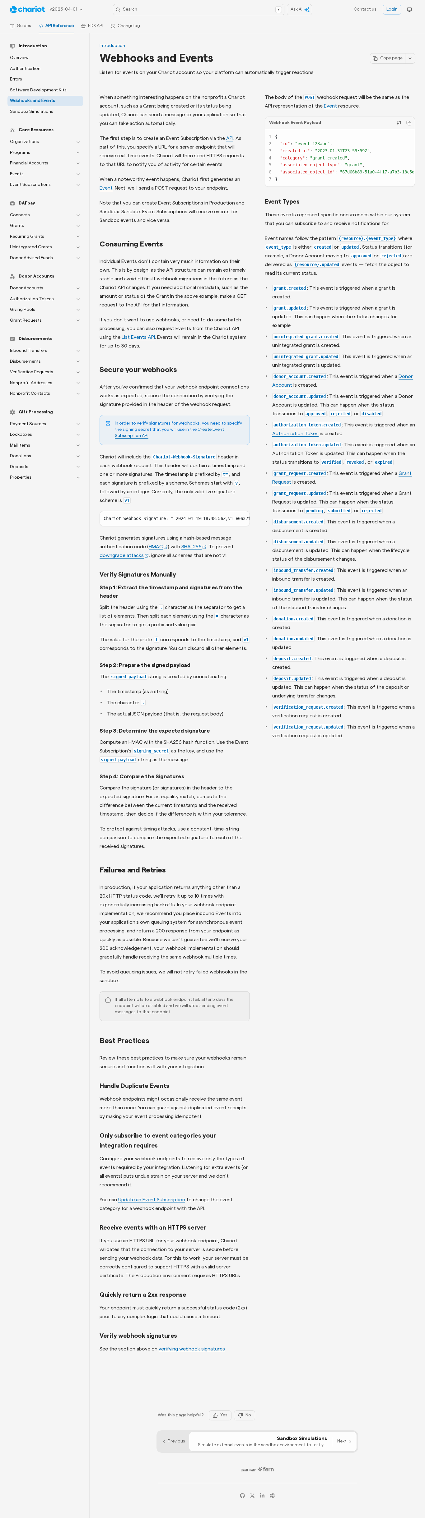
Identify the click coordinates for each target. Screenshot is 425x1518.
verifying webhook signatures (192, 1348)
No (248, 1415)
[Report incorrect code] (399, 123)
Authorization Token (295, 433)
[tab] (20, 26)
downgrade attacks (122, 555)
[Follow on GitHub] (242, 1495)
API (229, 138)
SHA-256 (191, 546)
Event (330, 106)
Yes (223, 1415)
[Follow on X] (252, 1495)
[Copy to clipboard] (408, 123)
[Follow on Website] (272, 1495)
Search (201, 9)
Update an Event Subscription (151, 1199)
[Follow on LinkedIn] (262, 1495)
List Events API (138, 337)
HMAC (156, 546)
